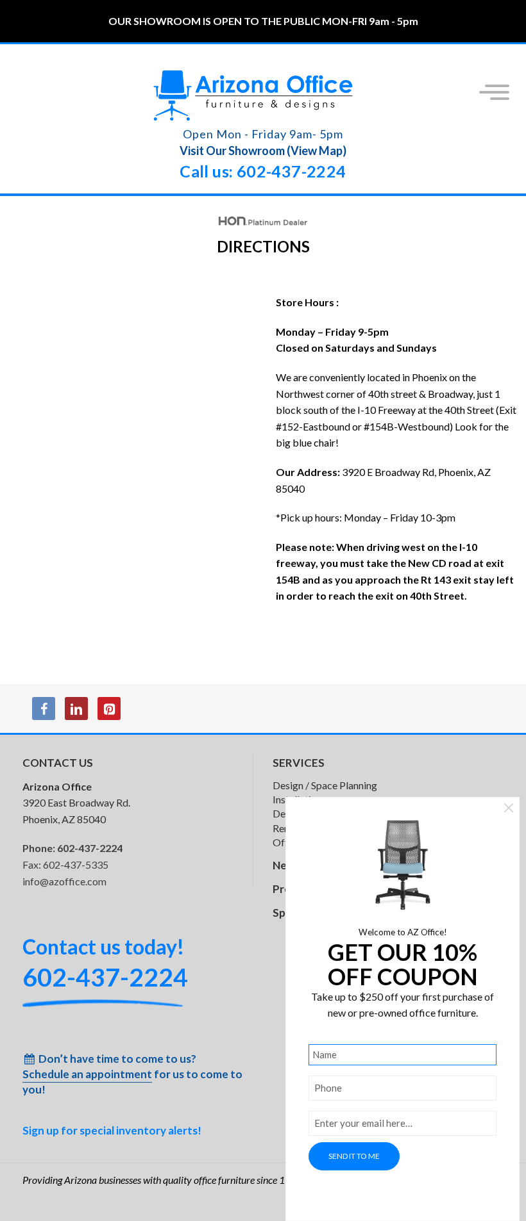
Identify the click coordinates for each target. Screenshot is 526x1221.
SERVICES (299, 762)
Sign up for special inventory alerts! (111, 1130)
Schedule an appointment (87, 1074)
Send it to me (354, 1156)
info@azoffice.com (64, 881)
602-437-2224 (90, 848)
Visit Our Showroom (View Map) (263, 150)
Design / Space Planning (325, 785)
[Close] (509, 809)
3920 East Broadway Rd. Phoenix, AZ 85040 (76, 802)
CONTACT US (57, 762)
